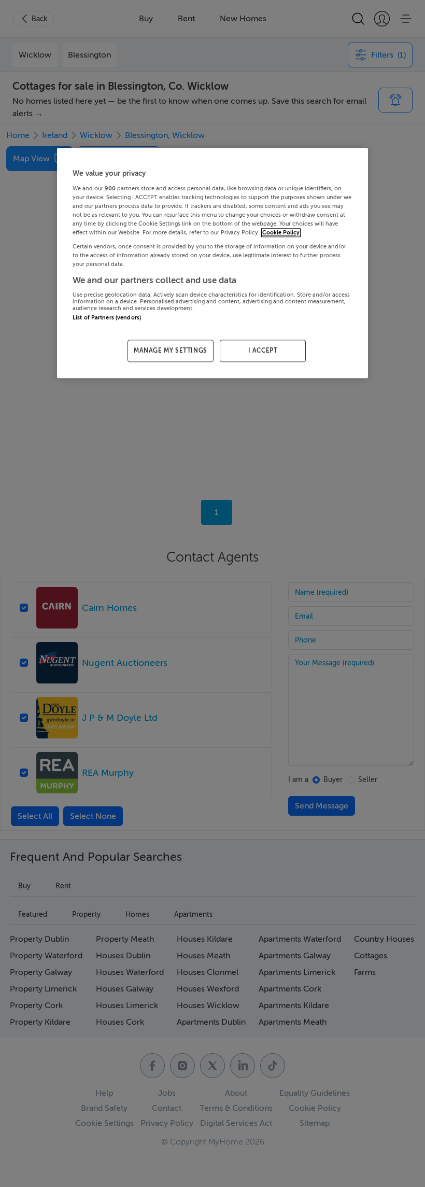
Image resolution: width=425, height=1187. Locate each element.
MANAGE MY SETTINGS (170, 351)
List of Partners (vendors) (107, 317)
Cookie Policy (281, 233)
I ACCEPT (263, 351)
